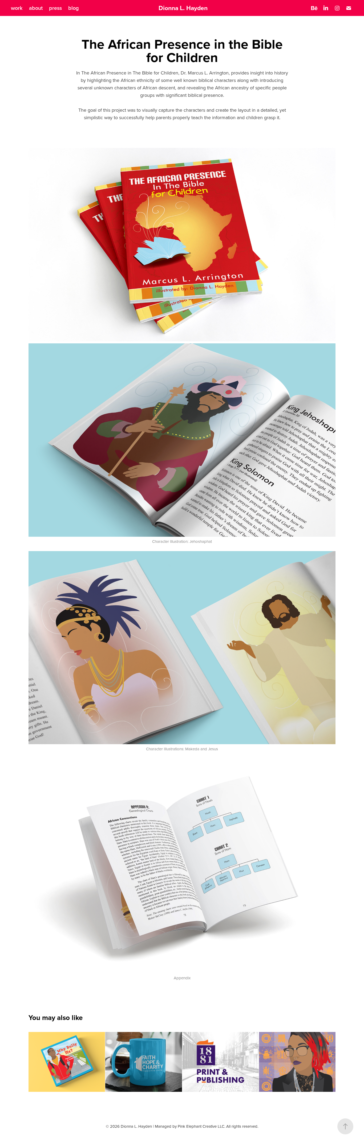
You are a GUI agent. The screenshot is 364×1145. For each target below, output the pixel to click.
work (17, 8)
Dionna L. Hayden (183, 7)
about (36, 8)
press (55, 8)
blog (73, 8)
